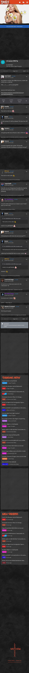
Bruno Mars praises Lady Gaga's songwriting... (14, 418)
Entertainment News (11, 399)
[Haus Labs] (14, 14)
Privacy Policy (11, 660)
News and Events (11, 410)
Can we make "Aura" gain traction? (11, 413)
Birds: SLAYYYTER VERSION (9, 462)
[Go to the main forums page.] (23, 2)
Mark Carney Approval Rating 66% (10, 435)
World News (10, 393)
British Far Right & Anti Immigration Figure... (13, 402)
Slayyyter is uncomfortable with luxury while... (14, 440)
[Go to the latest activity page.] (20, 2)
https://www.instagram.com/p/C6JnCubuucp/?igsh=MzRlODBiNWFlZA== (12, 93)
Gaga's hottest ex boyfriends (9, 380)
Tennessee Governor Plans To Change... (12, 397)
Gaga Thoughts (18, 66)
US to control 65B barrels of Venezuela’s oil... (13, 391)
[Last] (27, 71)
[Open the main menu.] (27, 2)
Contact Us (18, 660)
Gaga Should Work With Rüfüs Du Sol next (12, 445)
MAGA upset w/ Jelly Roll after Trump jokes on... (14, 429)
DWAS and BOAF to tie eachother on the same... (14, 407)
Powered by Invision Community (14, 662)
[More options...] (26, 77)
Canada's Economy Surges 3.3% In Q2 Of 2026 (14, 456)
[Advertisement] (14, 43)
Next (24, 71)
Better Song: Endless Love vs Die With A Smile (13, 451)
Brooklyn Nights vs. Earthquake (10, 424)
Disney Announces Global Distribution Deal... (13, 560)
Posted (9, 77)
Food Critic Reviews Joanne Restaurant (12, 386)
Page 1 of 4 (15, 71)
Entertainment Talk (12, 453)
